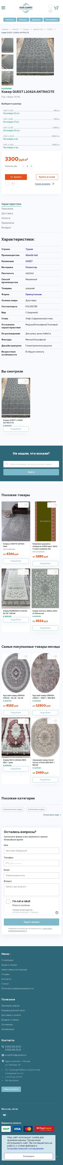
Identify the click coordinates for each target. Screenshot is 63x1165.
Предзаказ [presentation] (7, 222)
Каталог (9, 20)
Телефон (8, 857)
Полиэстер (31, 267)
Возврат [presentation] (6, 227)
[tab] (31, 204)
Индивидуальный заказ (13, 1010)
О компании (7, 960)
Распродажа (52, 20)
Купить (18, 177)
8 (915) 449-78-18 (13, 1049)
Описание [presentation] (7, 208)
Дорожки (36, 20)
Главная (4, 29)
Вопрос (8, 881)
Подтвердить (28, 1156)
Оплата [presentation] (5, 218)
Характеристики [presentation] (11, 204)
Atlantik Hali (38, 29)
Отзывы (5, 974)
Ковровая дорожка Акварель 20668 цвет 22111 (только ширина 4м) (45, 546)
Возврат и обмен (10, 1020)
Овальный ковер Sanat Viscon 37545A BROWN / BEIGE (44, 762)
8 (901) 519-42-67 (13, 1046)
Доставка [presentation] (7, 213)
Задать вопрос (32, 922)
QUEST (50, 29)
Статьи (5, 984)
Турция (26, 29)
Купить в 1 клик (47, 177)
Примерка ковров (10, 1006)
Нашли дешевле (42, 184)
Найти (31, 472)
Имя (6, 845)
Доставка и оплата (11, 1015)
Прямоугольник (33, 294)
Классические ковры (12, 809)
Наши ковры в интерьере (14, 969)
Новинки (23, 20)
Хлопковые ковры (36, 809)
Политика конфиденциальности (17, 988)
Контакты (6, 979)
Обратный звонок (11, 1089)
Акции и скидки (9, 965)
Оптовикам (7, 1024)
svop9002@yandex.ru (15, 1055)
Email (6, 870)
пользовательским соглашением (25, 1148)
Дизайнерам (7, 1029)
